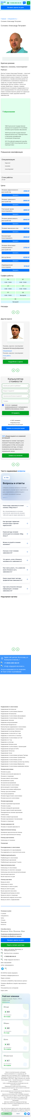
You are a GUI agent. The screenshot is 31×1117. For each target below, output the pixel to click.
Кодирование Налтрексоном (9, 744)
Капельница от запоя (7, 884)
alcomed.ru (15, 1111)
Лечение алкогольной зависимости (11, 774)
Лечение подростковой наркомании (11, 810)
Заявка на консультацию (15, 428)
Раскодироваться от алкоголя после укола (13, 852)
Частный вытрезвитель (7, 793)
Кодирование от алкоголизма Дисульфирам (13, 716)
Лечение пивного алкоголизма (9, 778)
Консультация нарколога (8, 874)
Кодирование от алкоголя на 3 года (11, 733)
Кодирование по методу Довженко (11, 731)
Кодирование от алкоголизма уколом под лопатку (15, 761)
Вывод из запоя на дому (8, 888)
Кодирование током (6, 753)
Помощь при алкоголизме (8, 791)
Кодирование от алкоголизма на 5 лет (11, 737)
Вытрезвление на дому (7, 780)
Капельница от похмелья (8, 840)
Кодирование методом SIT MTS (10, 748)
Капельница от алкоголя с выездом (11, 870)
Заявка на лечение (15, 455)
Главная (3, 19)
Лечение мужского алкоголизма (10, 798)
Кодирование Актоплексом (8, 709)
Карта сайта (4, 990)
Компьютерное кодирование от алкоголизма (13, 726)
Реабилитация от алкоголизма (9, 857)
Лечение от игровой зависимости (10, 826)
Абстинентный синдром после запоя (11, 897)
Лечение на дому (6, 771)
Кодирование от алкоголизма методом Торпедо (14, 755)
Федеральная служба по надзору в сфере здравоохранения (15, 640)
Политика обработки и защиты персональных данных (14, 984)
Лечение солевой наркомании (9, 816)
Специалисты (12, 19)
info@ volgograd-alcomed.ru (14, 666)
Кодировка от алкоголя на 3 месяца (11, 735)
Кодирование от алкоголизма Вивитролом (13, 764)
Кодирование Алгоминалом (8, 713)
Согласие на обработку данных (11, 936)
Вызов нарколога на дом (8, 876)
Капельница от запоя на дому (9, 886)
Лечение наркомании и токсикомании (11, 819)
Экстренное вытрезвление (8, 782)
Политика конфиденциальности (11, 934)
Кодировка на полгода (7, 742)
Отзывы (3, 920)
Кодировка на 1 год (6, 740)
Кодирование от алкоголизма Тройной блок (13, 757)
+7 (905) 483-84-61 (15, 3)
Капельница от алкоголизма (9, 867)
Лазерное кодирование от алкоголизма (12, 729)
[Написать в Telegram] (25, 1113)
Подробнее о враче (15, 362)
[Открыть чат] (24, 3)
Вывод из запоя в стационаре (9, 895)
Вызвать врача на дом (15, 7)
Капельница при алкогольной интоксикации (13, 872)
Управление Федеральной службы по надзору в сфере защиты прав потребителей (15, 616)
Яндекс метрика (5, 978)
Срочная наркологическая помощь (11, 834)
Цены (2, 918)
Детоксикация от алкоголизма (9, 787)
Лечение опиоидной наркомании (10, 808)
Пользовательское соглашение (9, 988)
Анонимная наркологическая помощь (11, 832)
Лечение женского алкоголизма (10, 785)
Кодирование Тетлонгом (7, 750)
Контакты (3, 924)
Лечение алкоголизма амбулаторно (11, 789)
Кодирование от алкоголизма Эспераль (12, 718)
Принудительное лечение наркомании (11, 812)
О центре (3, 913)
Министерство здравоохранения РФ (15, 629)
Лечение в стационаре (7, 776)
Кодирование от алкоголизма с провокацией (13, 746)
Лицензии (3, 922)
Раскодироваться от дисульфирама (11, 850)
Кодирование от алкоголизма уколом (11, 759)
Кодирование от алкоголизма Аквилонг (12, 711)
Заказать (15, 195)
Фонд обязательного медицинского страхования (15, 604)
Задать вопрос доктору (15, 945)
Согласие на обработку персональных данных (14, 980)
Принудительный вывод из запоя (10, 893)
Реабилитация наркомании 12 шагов (11, 862)
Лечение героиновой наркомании (10, 803)
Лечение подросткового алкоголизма (11, 795)
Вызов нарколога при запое (9, 891)
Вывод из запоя (5, 882)
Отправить (16, 413)
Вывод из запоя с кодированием (10, 899)
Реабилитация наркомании (8, 860)
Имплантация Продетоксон (8, 724)
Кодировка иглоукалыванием (9, 722)
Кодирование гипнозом (7, 720)
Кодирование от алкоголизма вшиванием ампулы (15, 766)
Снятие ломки (5, 814)
